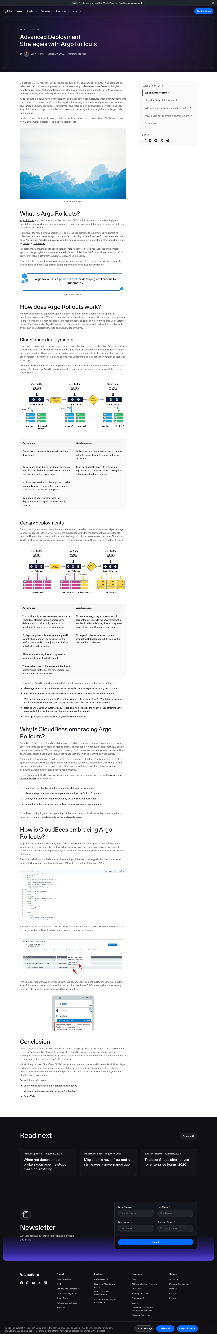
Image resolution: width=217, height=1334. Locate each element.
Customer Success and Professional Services (142, 1309)
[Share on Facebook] (156, 140)
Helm (26, 243)
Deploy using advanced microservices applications (50, 1085)
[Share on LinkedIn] (150, 140)
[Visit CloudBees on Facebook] (21, 1283)
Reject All (165, 1328)
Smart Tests (62, 1298)
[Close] (212, 1328)
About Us (173, 1279)
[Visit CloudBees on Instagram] (27, 1283)
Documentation (139, 1298)
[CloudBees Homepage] (29, 1274)
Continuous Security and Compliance (105, 1300)
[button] (33, 11)
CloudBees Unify (64, 1279)
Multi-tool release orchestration (102, 1293)
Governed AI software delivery (104, 1285)
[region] (108, 1329)
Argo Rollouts (27, 220)
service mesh (59, 252)
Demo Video (29, 1096)
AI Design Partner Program (144, 1284)
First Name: (164, 1207)
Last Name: (124, 1222)
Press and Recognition (179, 1284)
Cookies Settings (144, 1328)
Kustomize (39, 243)
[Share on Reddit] (167, 140)
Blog (134, 1279)
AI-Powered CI (101, 1279)
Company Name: (166, 1222)
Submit (156, 1242)
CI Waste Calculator (141, 1315)
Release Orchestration (67, 1303)
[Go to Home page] (13, 11)
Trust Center (137, 1289)
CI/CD (59, 1284)
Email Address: (126, 1207)
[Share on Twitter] (162, 140)
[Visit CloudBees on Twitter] (39, 1283)
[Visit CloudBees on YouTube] (33, 1283)
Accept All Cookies (187, 1328)
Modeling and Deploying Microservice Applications (50, 1091)
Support (135, 1303)
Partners (173, 1289)
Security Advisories (141, 1293)
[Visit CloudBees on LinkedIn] (45, 1283)
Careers (173, 1293)
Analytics (61, 1307)
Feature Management (67, 1293)
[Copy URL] (144, 140)
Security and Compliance (68, 1289)
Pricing (172, 1298)
